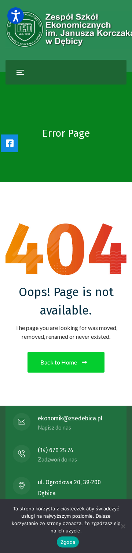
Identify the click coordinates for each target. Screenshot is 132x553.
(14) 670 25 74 (55, 450)
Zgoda (67, 542)
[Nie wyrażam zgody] (122, 526)
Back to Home (58, 362)
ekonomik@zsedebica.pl (70, 418)
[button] (15, 15)
